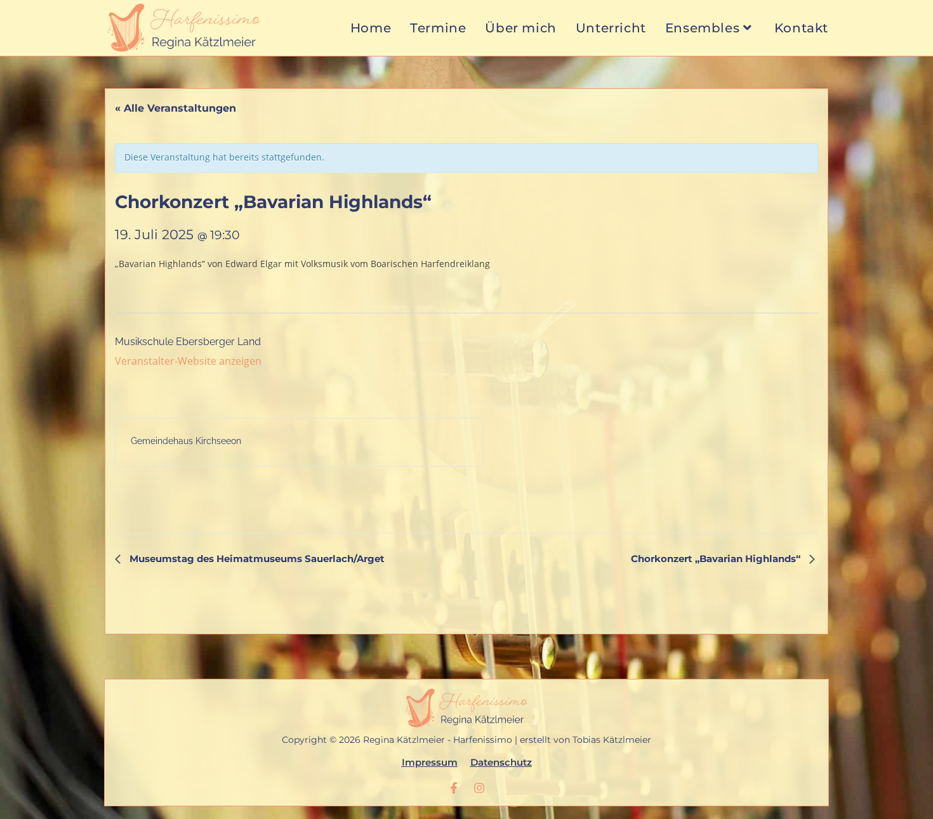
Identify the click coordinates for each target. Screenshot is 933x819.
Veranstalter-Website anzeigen (188, 361)
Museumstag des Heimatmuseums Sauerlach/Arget (256, 559)
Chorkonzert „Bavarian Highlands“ (717, 559)
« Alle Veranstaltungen (175, 108)
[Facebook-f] (453, 787)
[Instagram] (479, 787)
